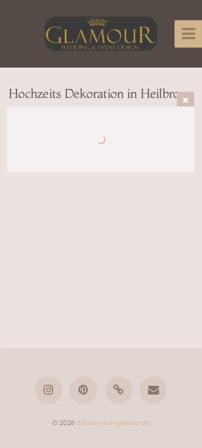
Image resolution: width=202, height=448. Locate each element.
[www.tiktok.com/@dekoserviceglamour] (118, 390)
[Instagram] (48, 390)
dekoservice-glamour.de (113, 422)
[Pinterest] (83, 390)
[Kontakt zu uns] (153, 390)
